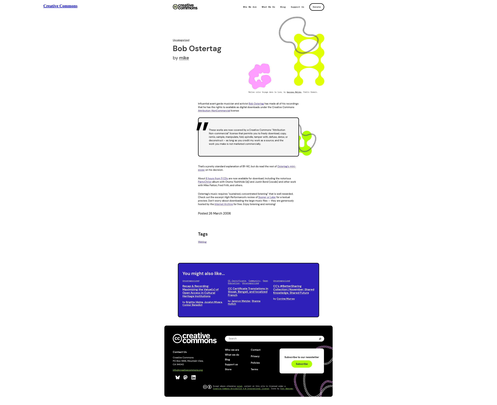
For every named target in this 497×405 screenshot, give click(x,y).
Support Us (297, 7)
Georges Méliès (294, 92)
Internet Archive (224, 204)
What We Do (268, 7)
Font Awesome (286, 389)
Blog (283, 7)
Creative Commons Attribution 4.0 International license (241, 389)
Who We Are (250, 7)
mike (184, 58)
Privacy (255, 356)
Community (254, 280)
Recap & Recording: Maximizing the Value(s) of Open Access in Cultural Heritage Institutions (200, 291)
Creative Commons (185, 6)
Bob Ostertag (256, 103)
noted (239, 386)
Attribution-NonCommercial (214, 110)
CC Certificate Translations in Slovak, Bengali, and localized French (248, 292)
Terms (254, 369)
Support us (231, 364)
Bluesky (178, 377)
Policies (255, 362)
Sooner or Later (267, 197)
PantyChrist (204, 181)
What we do (232, 354)
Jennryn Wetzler (241, 301)
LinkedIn (193, 377)
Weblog (202, 242)
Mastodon (186, 377)
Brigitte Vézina (194, 302)
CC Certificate (237, 280)
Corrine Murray (286, 298)
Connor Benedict (192, 305)
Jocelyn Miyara (213, 302)
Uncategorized (181, 40)
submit (320, 338)
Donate (317, 7)
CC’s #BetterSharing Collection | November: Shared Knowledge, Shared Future (293, 289)
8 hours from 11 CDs (217, 178)
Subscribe (302, 364)
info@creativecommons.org (188, 370)
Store (228, 369)
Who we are (232, 349)
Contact (256, 349)
